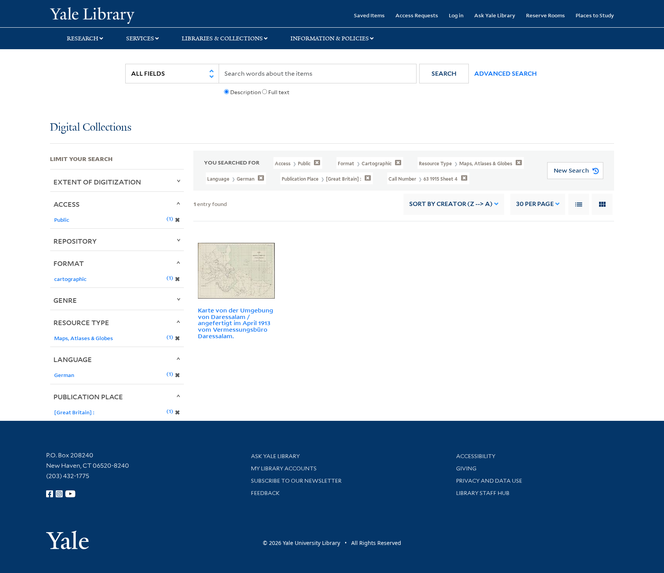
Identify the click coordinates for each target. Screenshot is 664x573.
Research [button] (82, 38)
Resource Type (81, 322)
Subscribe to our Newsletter (296, 481)
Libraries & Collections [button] (222, 38)
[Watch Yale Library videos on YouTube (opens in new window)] (70, 493)
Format (68, 263)
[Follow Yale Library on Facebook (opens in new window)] (49, 493)
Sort (451, 204)
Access (66, 204)
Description (245, 92)
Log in (456, 15)
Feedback (265, 493)
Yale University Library (92, 14)
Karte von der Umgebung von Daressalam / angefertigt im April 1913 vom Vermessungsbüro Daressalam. (235, 323)
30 (535, 204)
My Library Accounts (284, 468)
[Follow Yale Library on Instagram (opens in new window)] (59, 493)
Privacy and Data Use (489, 481)
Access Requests (416, 15)
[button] (444, 73)
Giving (466, 468)
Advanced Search (505, 73)
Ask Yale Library (494, 15)
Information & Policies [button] (329, 38)
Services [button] (140, 38)
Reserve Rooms (545, 15)
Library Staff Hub (483, 493)
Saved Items (369, 15)
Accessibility (475, 456)
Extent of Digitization (97, 181)
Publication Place (88, 396)
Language (72, 359)
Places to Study (595, 15)
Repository (75, 241)
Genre (65, 300)
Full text (278, 92)
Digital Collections (90, 128)
